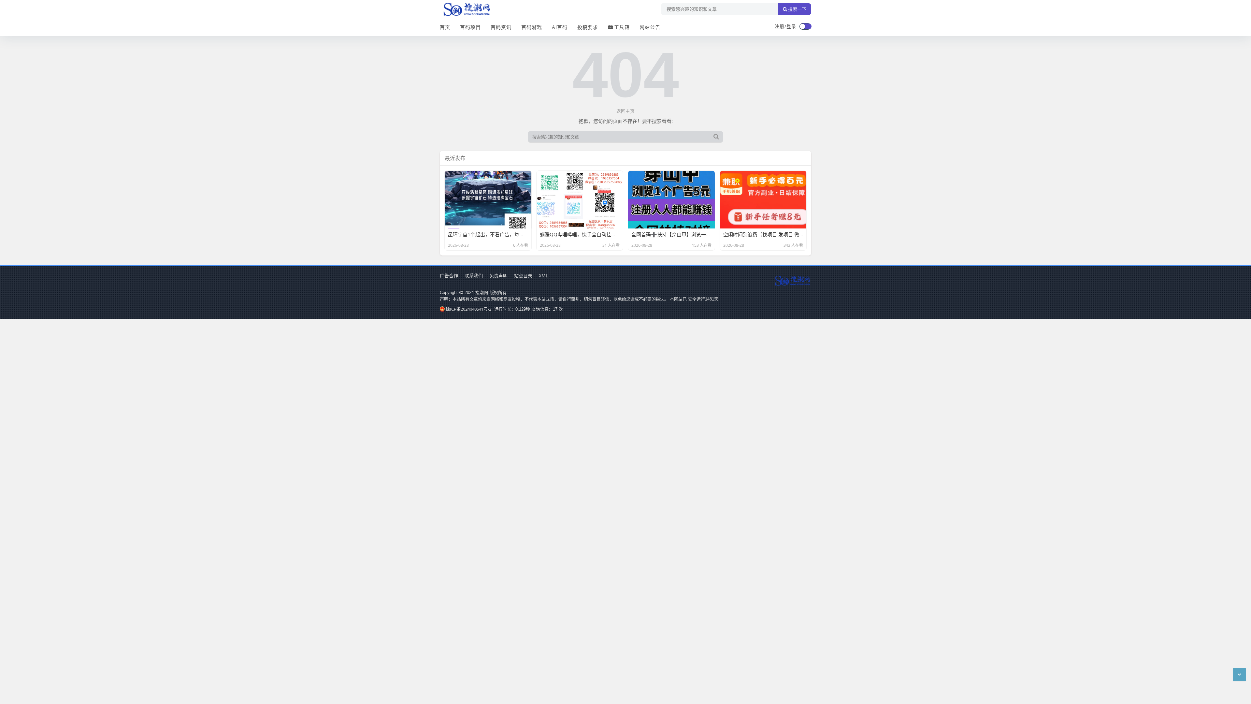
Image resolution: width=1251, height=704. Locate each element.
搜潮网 (481, 292)
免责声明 (498, 275)
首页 (445, 27)
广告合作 (449, 275)
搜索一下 (797, 9)
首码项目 (470, 27)
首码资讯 (501, 27)
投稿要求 (587, 27)
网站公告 (650, 27)
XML (543, 275)
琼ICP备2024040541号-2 (468, 309)
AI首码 (560, 27)
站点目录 (523, 275)
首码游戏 (531, 27)
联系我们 (474, 275)
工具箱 (622, 27)
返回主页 (625, 111)
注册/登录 (785, 26)
